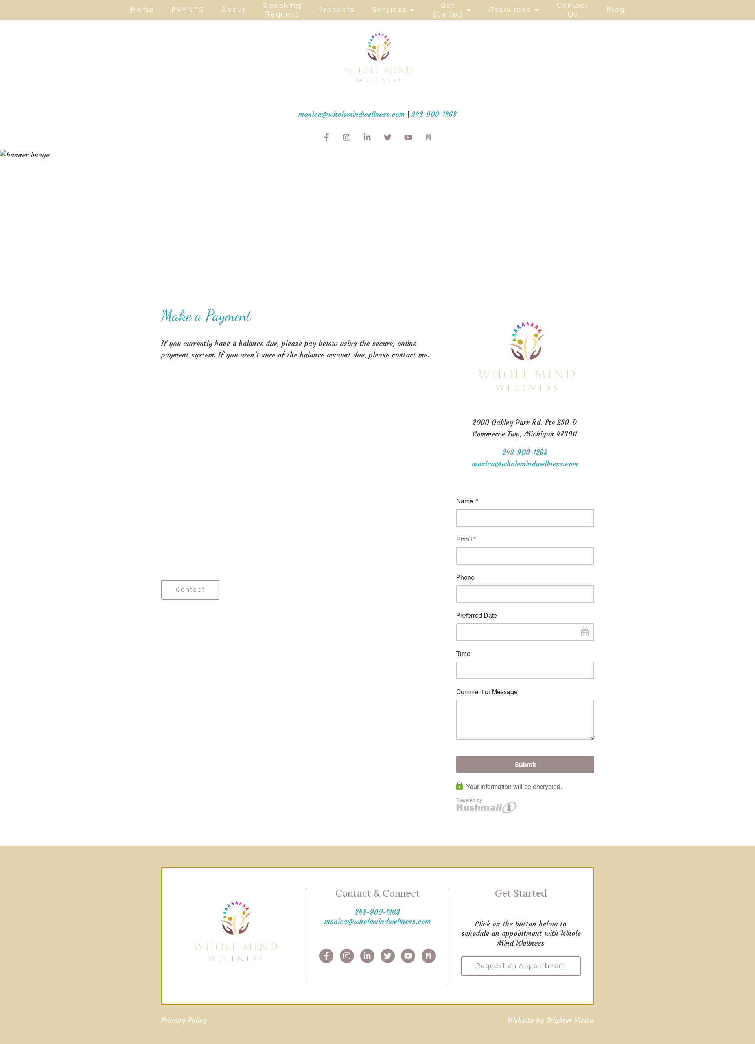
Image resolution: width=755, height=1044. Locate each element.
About (233, 10)
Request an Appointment (521, 966)
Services (389, 10)
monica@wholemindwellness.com (351, 114)
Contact (190, 589)
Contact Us (573, 9)
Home (142, 10)
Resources (510, 10)
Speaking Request (282, 9)
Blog (615, 10)
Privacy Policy (184, 1020)
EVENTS (187, 10)
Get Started (448, 9)
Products (336, 10)
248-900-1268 (434, 114)
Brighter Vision (570, 1020)
